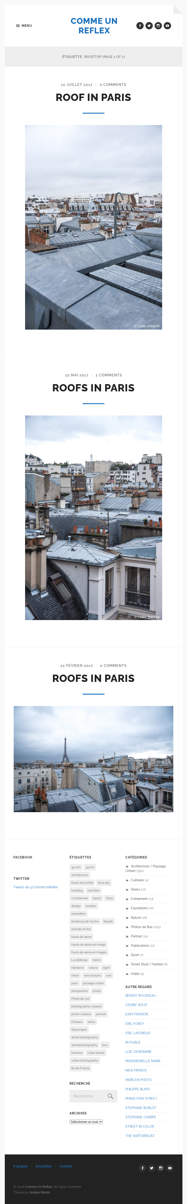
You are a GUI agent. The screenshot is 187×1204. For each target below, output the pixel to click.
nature (93, 967)
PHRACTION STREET (141, 1098)
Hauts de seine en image (88, 944)
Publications (140, 945)
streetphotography (84, 1045)
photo (97, 991)
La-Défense (79, 960)
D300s (97, 898)
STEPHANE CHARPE (140, 1117)
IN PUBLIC (133, 1042)
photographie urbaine (86, 1006)
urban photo (95, 1052)
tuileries (77, 1052)
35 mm (76, 867)
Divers (135, 889)
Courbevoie (79, 898)
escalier (91, 906)
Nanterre (77, 967)
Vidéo (135, 974)
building (77, 890)
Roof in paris (93, 97)
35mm (90, 867)
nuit (108, 975)
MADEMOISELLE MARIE (143, 1061)
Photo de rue (80, 998)
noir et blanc (92, 975)
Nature (136, 917)
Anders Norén (40, 1192)
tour (105, 1045)
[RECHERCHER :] (93, 1096)
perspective (79, 991)
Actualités (43, 1166)
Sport (135, 955)
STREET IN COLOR (139, 1126)
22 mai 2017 (76, 375)
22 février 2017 (76, 665)
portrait (101, 1014)
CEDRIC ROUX (136, 1005)
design (76, 906)
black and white (82, 882)
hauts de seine (81, 937)
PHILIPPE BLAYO (137, 1089)
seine (91, 1022)
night (106, 967)
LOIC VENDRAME (138, 1052)
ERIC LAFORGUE (138, 1033)
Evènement (139, 899)
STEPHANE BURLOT (140, 1108)
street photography (84, 1037)
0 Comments (113, 85)
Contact (66, 1166)
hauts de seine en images (88, 952)
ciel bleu (94, 890)
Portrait (136, 936)
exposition (78, 913)
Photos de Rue (142, 927)
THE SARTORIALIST (140, 1136)
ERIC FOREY (134, 1024)
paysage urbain (93, 983)
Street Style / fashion (147, 964)
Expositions (139, 908)
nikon (75, 975)
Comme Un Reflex (94, 25)
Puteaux (77, 1022)
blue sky (104, 882)
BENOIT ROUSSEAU (140, 995)
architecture (79, 875)
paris (74, 983)
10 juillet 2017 (77, 85)
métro (96, 960)
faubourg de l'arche (85, 921)
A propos (20, 1166)
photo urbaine (81, 1014)
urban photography (84, 1060)
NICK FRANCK (136, 1070)
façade (108, 921)
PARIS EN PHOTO (138, 1080)
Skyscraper (79, 1029)
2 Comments (109, 375)
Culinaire (137, 880)
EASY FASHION (136, 1014)
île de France (80, 1068)
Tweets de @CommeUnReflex (35, 887)
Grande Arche (81, 929)
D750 (109, 898)
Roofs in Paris (93, 388)
